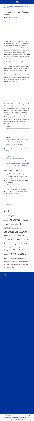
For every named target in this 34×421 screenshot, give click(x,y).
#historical (14, 149)
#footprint (7, 220)
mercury (12, 258)
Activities (8, 149)
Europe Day (16, 244)
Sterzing (13, 264)
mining (18, 258)
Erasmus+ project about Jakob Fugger (20, 415)
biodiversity (7, 235)
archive (18, 149)
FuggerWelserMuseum (11, 250)
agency (12, 224)
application (14, 228)
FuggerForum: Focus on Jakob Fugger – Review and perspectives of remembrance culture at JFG (16, 176)
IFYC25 (22, 250)
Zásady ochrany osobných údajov (19, 417)
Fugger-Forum (12, 247)
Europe (17, 239)
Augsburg (9, 231)
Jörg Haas (15, 17)
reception (23, 261)
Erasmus (23, 149)
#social (7, 224)
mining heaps (24, 258)
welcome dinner (7, 267)
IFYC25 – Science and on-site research (16, 189)
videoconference (22, 264)
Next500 (12, 261)
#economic (18, 216)
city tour (14, 235)
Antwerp (8, 228)
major (5, 258)
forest (6, 247)
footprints (27, 149)
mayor (9, 258)
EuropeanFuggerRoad (24, 239)
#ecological (9, 215)
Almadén (18, 224)
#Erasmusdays (26, 216)
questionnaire (17, 261)
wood (12, 267)
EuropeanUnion (8, 244)
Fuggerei (20, 247)
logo (25, 254)
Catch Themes (20, 419)
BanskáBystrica (22, 231)
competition (20, 235)
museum (7, 261)
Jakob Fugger (7, 151)
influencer (6, 254)
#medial (24, 220)
